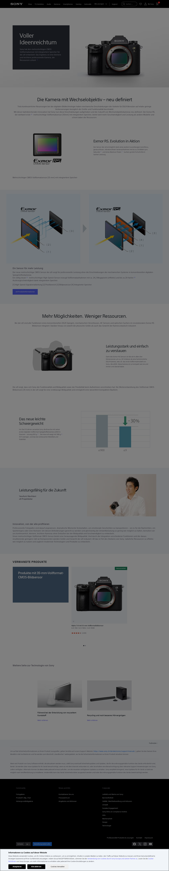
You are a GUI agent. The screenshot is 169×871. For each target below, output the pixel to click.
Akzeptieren (17, 867)
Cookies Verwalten (58, 867)
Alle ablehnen (36, 867)
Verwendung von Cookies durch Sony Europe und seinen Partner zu (112, 859)
